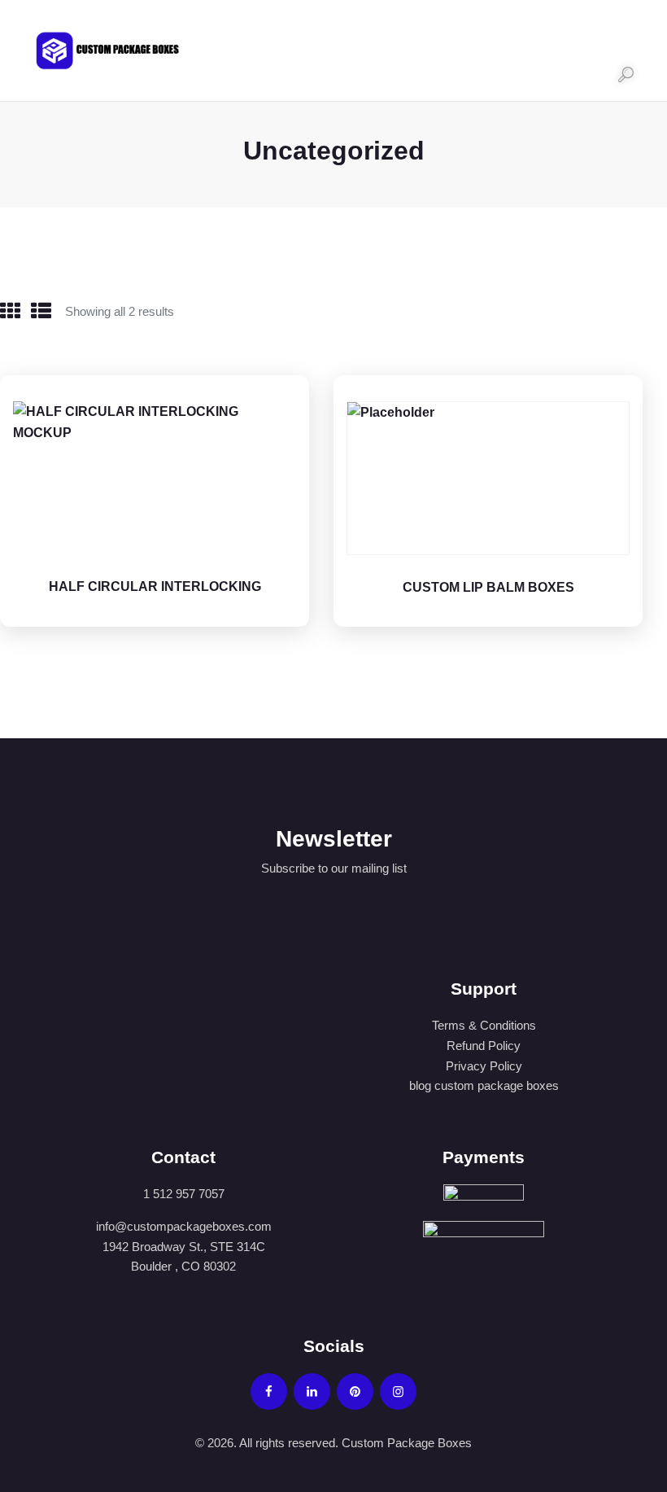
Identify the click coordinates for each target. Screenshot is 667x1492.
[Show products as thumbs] (10, 311)
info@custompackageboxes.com (184, 1226)
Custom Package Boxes (405, 1443)
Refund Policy (484, 1045)
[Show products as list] (41, 311)
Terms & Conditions (484, 1025)
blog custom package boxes (484, 1085)
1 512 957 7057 (184, 1194)
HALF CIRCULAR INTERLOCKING (155, 586)
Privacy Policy (484, 1066)
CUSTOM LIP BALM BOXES (488, 587)
